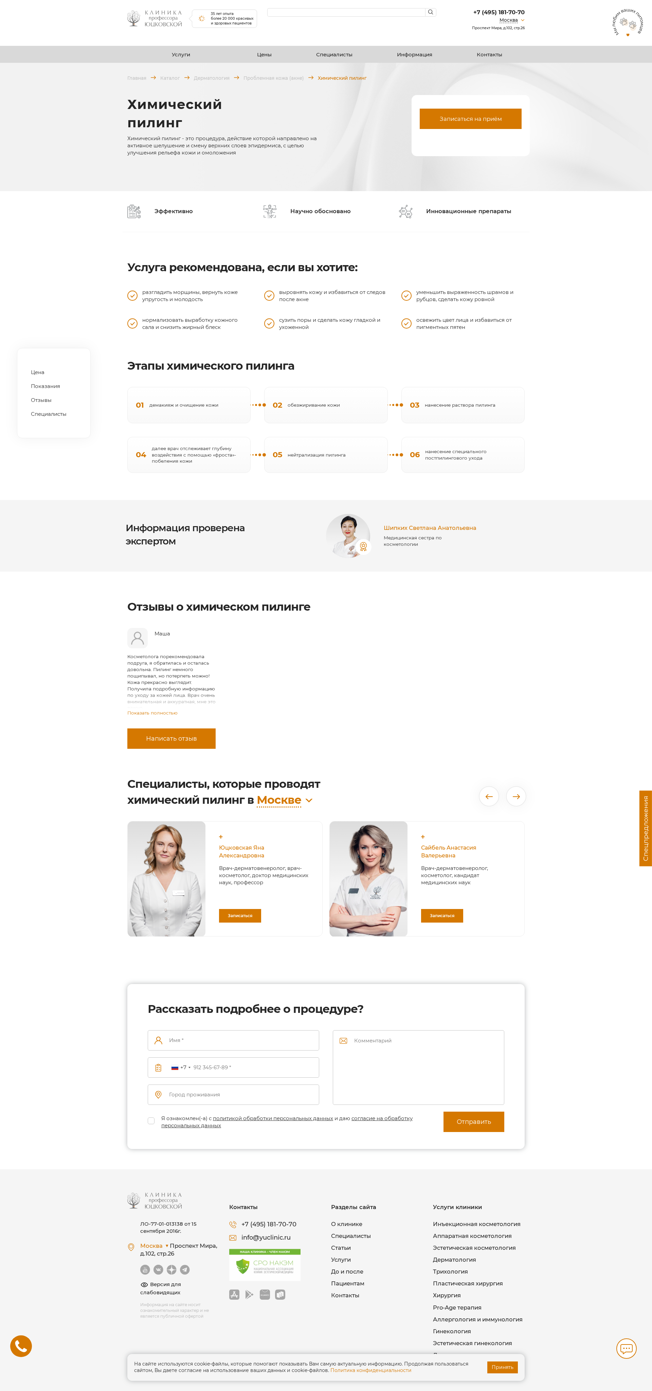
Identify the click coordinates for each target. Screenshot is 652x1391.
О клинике (346, 1224)
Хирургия (447, 1295)
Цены (264, 54)
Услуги (181, 54)
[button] (489, 796)
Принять (502, 1367)
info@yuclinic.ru (266, 1237)
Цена (37, 372)
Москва (509, 20)
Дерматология (454, 1259)
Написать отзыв (171, 738)
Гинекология (452, 1331)
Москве (279, 799)
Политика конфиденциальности (371, 1370)
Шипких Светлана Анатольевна (430, 527)
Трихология (450, 1271)
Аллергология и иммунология (478, 1319)
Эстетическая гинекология (472, 1343)
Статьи (341, 1247)
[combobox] (181, 1067)
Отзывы (41, 400)
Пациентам (347, 1283)
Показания (45, 386)
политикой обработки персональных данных (273, 1118)
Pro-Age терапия (457, 1307)
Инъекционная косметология (477, 1224)
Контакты (489, 54)
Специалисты (334, 54)
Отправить (474, 1122)
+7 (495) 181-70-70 (499, 12)
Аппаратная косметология (472, 1235)
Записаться (240, 915)
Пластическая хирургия (468, 1283)
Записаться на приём (471, 118)
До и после (347, 1271)
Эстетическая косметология (474, 1247)
